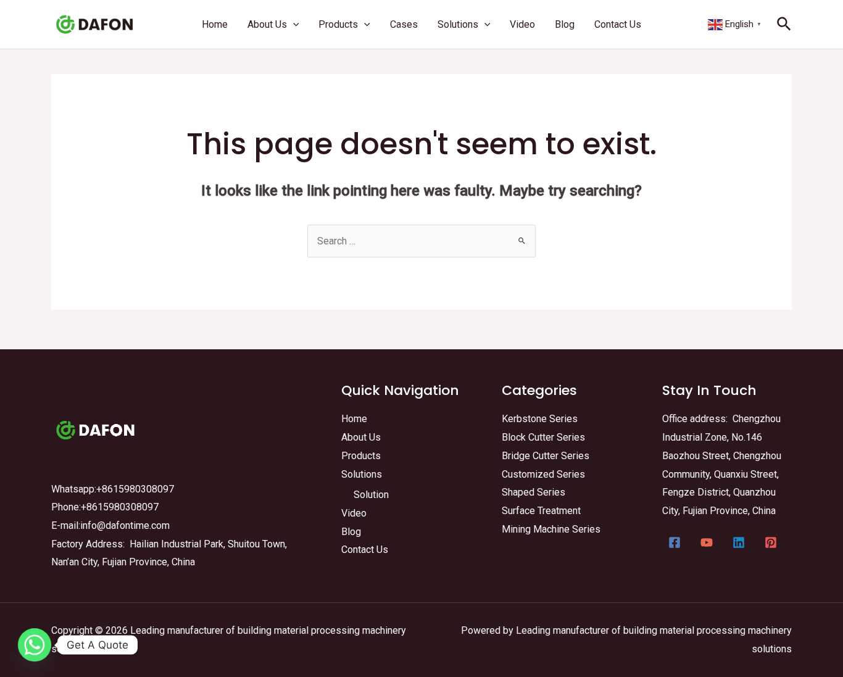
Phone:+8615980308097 (105, 507)
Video (354, 513)
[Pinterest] (770, 542)
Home (354, 419)
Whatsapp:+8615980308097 (112, 489)
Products (361, 456)
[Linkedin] (738, 542)
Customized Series (543, 474)
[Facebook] (674, 542)
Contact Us (364, 549)
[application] (293, 24)
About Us (361, 437)
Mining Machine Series (551, 529)
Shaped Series (533, 492)
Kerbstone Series (540, 419)
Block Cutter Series (543, 437)
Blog (351, 532)
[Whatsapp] (34, 645)
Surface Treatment (541, 511)
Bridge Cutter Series (545, 456)
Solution (371, 494)
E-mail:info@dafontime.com (110, 525)
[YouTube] (706, 542)
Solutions (361, 474)
